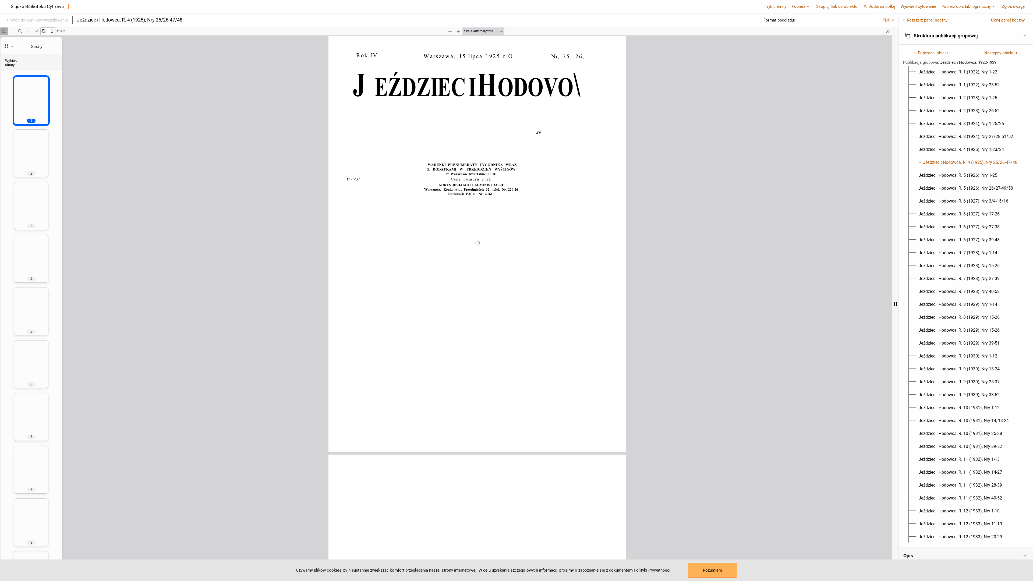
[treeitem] (965, 72)
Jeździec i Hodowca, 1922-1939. (968, 62)
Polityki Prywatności (652, 570)
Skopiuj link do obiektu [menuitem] (836, 6)
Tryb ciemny (775, 6)
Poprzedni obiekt (933, 53)
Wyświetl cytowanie (918, 6)
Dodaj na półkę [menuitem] (881, 6)
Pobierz (798, 6)
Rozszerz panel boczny (927, 20)
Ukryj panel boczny (1008, 20)
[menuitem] (958, 72)
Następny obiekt (999, 53)
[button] (966, 35)
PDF (886, 20)
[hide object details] (895, 304)
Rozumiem (712, 570)
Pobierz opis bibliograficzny (966, 6)
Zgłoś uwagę (1013, 6)
